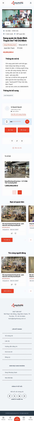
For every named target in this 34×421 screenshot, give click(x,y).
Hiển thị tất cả (7, 291)
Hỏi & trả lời (8, 352)
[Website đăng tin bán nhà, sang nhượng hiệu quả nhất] (17, 3)
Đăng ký (7, 357)
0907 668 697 (17, 311)
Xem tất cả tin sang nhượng (18, 114)
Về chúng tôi (9, 336)
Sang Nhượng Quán (11, 372)
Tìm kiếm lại (7, 240)
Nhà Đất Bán (9, 378)
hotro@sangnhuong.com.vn (17, 318)
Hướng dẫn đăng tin (11, 346)
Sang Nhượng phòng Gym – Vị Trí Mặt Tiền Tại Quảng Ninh (16, 182)
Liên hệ (7, 341)
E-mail (24, 130)
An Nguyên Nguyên (16, 107)
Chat (11, 130)
